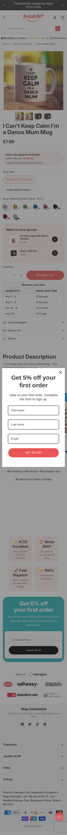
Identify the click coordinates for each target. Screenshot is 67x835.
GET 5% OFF (33, 452)
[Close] (60, 372)
